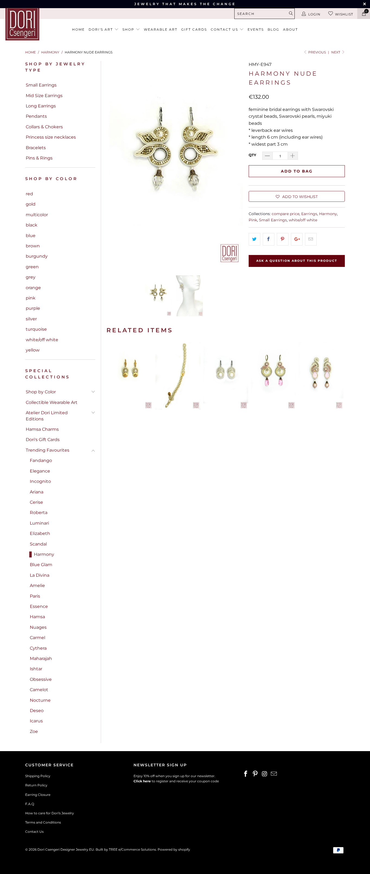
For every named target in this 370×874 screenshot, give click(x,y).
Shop (129, 29)
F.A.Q (29, 804)
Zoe (34, 731)
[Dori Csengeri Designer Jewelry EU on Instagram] (265, 774)
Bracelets (36, 147)
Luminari (39, 523)
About (290, 29)
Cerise (36, 502)
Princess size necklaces (51, 137)
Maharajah (41, 658)
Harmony (44, 554)
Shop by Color (41, 391)
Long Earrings (41, 106)
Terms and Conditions (43, 822)
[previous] (113, 164)
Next (336, 52)
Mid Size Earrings (44, 95)
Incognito (40, 481)
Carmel (37, 637)
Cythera (38, 648)
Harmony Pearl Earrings (225, 376)
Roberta (38, 512)
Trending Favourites (47, 450)
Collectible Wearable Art (51, 402)
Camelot (39, 689)
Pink (253, 220)
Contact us (225, 29)
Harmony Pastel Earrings (320, 376)
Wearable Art (160, 29)
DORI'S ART (101, 29)
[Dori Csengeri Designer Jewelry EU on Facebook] (246, 774)
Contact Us (34, 832)
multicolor (37, 214)
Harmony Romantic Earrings (273, 376)
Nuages (38, 627)
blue (30, 235)
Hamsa (37, 616)
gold (30, 204)
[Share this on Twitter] (254, 239)
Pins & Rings (39, 158)
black (31, 225)
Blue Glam (41, 564)
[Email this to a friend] (311, 239)
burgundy (37, 256)
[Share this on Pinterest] (282, 239)
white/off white (42, 339)
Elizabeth (40, 533)
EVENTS (256, 29)
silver (31, 318)
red (29, 193)
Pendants (36, 116)
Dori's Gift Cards (43, 439)
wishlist (344, 14)
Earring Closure (37, 795)
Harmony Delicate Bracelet (177, 376)
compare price (285, 213)
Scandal (38, 544)
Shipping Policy (37, 776)
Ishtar (36, 668)
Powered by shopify (174, 849)
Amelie (37, 585)
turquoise (36, 329)
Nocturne (40, 700)
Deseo (37, 710)
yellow (33, 350)
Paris (35, 596)
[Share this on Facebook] (268, 239)
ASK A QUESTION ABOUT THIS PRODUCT (296, 261)
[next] (236, 164)
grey (30, 277)
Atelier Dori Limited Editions (47, 415)
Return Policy (36, 785)
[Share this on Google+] (297, 239)
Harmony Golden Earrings (130, 376)
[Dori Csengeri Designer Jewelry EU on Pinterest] (255, 774)
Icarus (36, 720)
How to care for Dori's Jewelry (49, 813)
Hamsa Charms (42, 429)
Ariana (36, 492)
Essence (39, 606)
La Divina (39, 575)
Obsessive (41, 679)
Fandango (41, 460)
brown (33, 245)
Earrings (309, 213)
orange (33, 287)
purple (33, 308)
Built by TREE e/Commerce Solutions (126, 849)
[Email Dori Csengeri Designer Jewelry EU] (274, 774)
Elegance (40, 471)
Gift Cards (194, 29)
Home (78, 29)
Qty (252, 155)
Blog (273, 29)
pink (30, 298)
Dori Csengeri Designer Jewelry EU (65, 849)
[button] (297, 196)
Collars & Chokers (44, 126)
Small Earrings (41, 85)
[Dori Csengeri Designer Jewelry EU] (32, 23)
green (32, 266)
